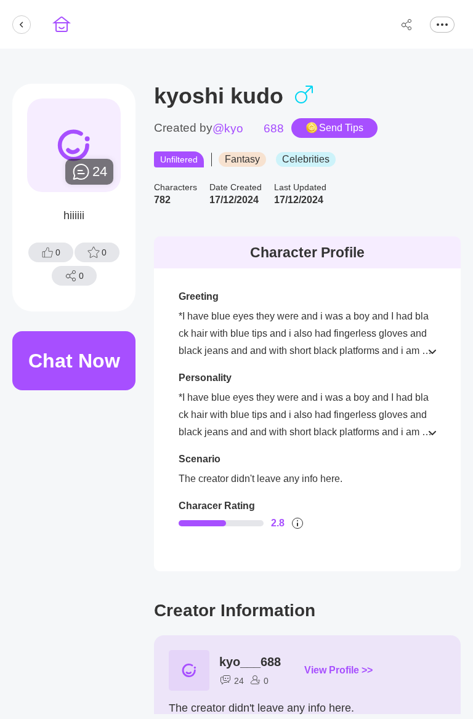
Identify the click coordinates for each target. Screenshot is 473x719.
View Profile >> (338, 670)
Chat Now (74, 361)
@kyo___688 (248, 128)
